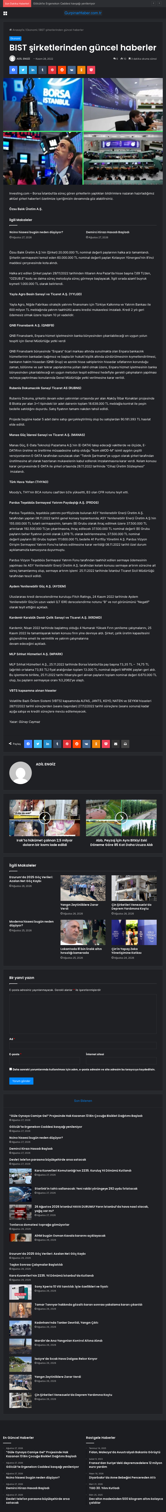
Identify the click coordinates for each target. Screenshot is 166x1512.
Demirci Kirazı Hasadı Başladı (107, 232)
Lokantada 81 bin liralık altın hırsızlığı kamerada (81, 951)
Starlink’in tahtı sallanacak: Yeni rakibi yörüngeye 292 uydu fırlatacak (86, 1189)
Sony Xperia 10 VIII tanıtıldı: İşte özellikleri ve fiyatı (71, 1287)
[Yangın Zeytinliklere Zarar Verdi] (83, 888)
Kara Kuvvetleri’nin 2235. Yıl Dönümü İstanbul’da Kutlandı (51, 1276)
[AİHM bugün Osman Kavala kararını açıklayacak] (20, 1241)
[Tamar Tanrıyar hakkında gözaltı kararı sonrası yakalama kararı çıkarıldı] (20, 1310)
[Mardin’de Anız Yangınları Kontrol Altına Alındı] (20, 1346)
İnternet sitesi (95, 1054)
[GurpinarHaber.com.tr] (83, 13)
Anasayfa (18, 29)
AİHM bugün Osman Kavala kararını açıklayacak (70, 1236)
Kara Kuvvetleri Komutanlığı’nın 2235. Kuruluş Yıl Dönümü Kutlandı (83, 1171)
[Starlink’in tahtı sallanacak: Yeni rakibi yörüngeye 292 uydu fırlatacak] (20, 1194)
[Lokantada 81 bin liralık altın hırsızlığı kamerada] (83, 932)
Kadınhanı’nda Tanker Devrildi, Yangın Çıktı (66, 1323)
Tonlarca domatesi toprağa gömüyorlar (39, 1225)
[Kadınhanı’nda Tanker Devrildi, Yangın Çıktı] (20, 1328)
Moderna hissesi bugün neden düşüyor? (31, 923)
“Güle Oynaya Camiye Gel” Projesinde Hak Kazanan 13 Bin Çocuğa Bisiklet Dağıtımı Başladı (76, 1116)
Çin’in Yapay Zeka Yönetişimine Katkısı (127, 951)
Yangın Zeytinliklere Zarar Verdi (79, 907)
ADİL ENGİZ (23, 58)
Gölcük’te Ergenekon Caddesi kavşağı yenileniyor (45, 1127)
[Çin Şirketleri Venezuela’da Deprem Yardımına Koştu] (134, 888)
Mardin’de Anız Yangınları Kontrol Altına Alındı (68, 1341)
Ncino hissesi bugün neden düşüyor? (56, 3)
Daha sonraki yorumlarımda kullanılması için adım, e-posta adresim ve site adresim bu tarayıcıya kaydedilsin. (84, 1069)
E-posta (15, 1054)
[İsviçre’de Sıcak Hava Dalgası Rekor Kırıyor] (20, 1364)
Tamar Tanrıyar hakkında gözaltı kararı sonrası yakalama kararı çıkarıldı (88, 1305)
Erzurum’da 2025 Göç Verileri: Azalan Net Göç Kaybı (31, 879)
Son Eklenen (83, 1101)
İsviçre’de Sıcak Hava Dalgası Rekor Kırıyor (66, 1359)
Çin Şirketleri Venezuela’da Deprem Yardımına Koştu (131, 907)
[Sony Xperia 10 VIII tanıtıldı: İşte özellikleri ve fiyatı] (20, 1292)
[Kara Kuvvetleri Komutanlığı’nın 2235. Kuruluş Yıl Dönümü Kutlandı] (20, 1176)
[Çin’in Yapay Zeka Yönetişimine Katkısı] (134, 932)
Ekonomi (31, 29)
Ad (12, 1039)
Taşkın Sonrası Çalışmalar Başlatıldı (36, 1265)
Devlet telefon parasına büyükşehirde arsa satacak (47, 1160)
